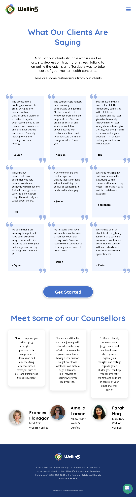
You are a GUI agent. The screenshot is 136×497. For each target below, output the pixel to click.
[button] (128, 9)
